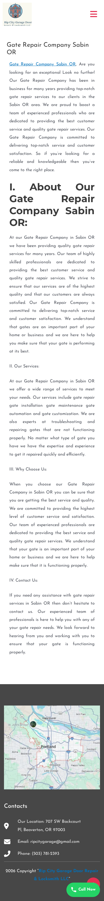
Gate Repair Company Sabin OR (42, 64)
